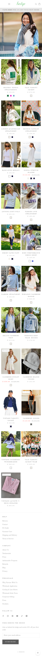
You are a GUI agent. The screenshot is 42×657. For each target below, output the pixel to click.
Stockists (5, 604)
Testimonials (6, 553)
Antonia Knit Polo (11, 211)
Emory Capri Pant (10, 253)
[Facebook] (3, 616)
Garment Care (7, 531)
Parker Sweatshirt (10, 294)
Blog (3, 568)
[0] (39, 4)
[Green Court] (8, 96)
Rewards (5, 564)
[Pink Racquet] (11, 96)
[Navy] (12, 137)
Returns (5, 521)
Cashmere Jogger (31, 418)
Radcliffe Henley (11, 170)
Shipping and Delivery (9, 535)
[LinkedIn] (26, 616)
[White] (9, 176)
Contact (5, 524)
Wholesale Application (9, 586)
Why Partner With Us (9, 582)
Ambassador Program (9, 560)
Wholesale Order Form (10, 593)
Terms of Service (8, 539)
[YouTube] (17, 616)
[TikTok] (22, 616)
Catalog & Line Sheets (10, 590)
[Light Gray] (31, 424)
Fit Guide (5, 528)
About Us (5, 550)
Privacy (4, 571)
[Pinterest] (12, 616)
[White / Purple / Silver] (11, 468)
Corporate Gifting (8, 597)
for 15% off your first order (21, 10)
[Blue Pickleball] (14, 96)
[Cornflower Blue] (32, 261)
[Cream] (31, 96)
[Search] (36, 4)
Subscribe (10, 642)
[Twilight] (12, 176)
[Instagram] (8, 616)
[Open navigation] (9, 4)
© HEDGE (21, 652)
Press (4, 557)
